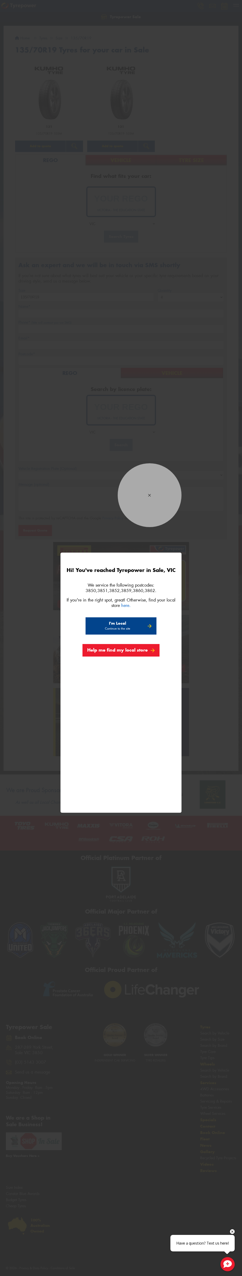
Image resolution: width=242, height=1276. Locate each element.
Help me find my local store (117, 650)
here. (126, 605)
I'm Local (117, 626)
